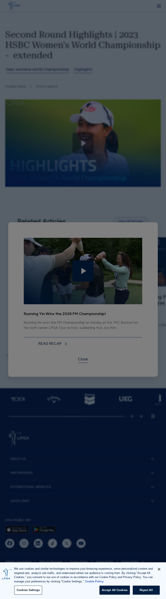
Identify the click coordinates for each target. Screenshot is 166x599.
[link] (53, 344)
